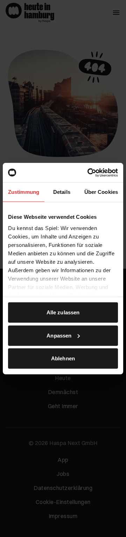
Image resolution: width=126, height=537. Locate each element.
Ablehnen (63, 358)
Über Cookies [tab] (101, 192)
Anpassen (59, 335)
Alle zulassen (63, 312)
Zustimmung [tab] (23, 192)
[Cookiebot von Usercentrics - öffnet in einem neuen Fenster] (89, 172)
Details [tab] (61, 192)
